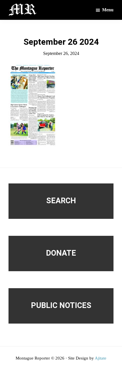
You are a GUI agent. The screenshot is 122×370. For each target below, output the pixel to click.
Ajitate (100, 358)
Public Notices (61, 305)
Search (61, 200)
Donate (61, 253)
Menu (107, 9)
